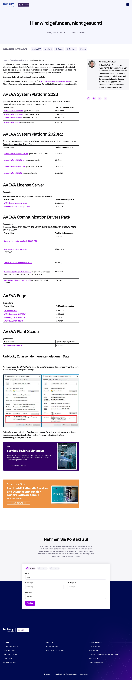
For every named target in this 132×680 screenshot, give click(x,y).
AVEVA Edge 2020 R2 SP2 (13, 317)
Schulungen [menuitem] (7, 658)
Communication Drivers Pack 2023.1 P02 (20, 241)
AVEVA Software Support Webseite (55, 81)
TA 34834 (28, 317)
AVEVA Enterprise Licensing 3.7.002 (17, 206)
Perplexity (72, 49)
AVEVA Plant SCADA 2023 (13, 345)
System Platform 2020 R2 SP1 (14, 160)
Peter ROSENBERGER (107, 62)
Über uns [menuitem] (49, 642)
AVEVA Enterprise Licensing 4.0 (15, 203)
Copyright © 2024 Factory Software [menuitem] (65, 674)
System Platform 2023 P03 (13, 111)
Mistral (49, 49)
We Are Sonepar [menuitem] (52, 646)
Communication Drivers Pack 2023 (18, 263)
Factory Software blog (17, 60)
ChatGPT (37, 49)
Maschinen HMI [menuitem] (94, 658)
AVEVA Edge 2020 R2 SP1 (13, 321)
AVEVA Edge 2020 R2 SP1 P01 (15, 314)
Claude (60, 49)
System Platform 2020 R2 (13, 173)
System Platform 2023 (12, 122)
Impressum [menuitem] (47, 674)
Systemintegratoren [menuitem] (10, 654)
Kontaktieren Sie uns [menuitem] (10, 646)
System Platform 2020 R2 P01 (14, 167)
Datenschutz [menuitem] (84, 674)
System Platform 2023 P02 (13, 114)
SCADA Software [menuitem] (95, 646)
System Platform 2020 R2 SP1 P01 (16, 154)
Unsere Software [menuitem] (95, 642)
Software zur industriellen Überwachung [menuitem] (103, 654)
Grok (84, 49)
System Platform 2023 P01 (13, 118)
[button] (127, 4)
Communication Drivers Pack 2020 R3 (17, 272)
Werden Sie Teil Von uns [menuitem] (55, 650)
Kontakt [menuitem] (6, 642)
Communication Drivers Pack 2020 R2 (17, 280)
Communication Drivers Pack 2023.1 (15, 249)
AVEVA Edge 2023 (10, 311)
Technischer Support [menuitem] (10, 662)
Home (5, 60)
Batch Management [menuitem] (96, 662)
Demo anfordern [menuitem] (9, 650)
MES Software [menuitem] (94, 650)
